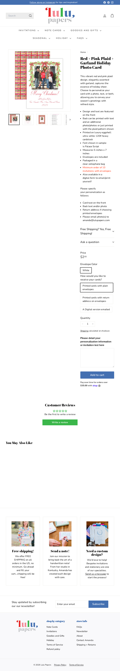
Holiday (62, 38)
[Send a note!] (59, 533)
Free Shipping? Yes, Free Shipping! (95, 231)
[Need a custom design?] (97, 533)
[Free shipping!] (22, 533)
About (80, 635)
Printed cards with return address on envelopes (96, 299)
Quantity (85, 318)
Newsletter (82, 631)
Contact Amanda (85, 640)
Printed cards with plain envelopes (95, 287)
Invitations (28, 30)
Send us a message (95, 574)
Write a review (60, 422)
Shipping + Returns (86, 644)
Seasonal (40, 38)
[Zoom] (39, 80)
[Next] (69, 119)
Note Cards (54, 30)
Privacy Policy (60, 665)
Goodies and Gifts (85, 30)
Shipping (84, 330)
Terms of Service (55, 644)
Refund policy (53, 649)
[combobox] (20, 16)
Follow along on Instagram (42, 2)
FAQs (81, 38)
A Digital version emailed (96, 309)
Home (83, 52)
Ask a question (89, 242)
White (86, 270)
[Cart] (112, 15)
